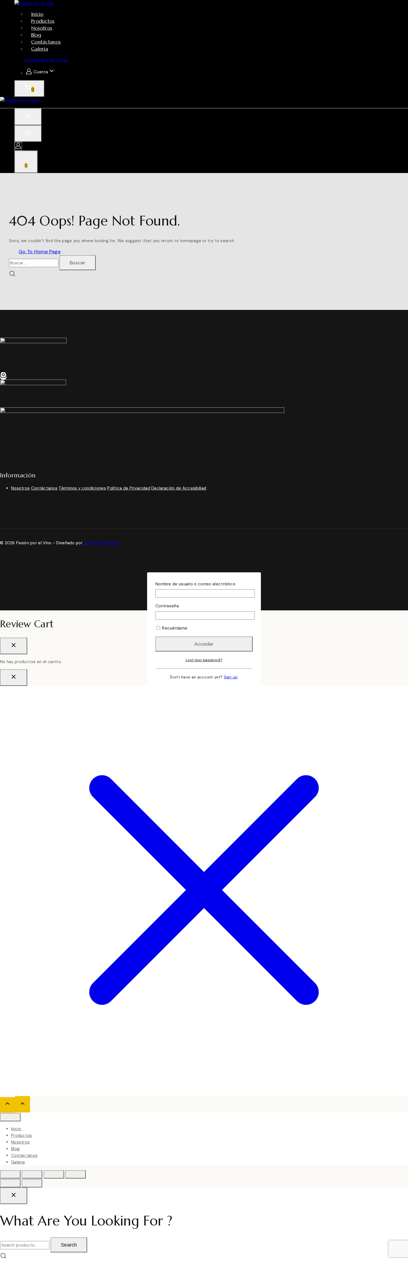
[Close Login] (13, 677)
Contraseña (167, 606)
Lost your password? (204, 660)
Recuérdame (174, 628)
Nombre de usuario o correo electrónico (195, 584)
